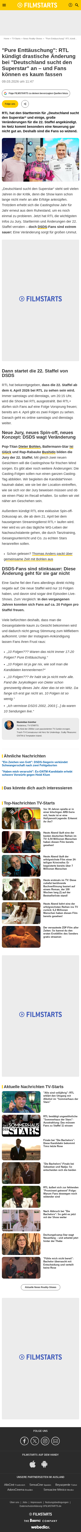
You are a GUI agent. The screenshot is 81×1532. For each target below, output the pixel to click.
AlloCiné (9, 1484)
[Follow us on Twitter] (35, 1441)
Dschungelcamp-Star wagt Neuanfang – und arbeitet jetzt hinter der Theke (60, 1237)
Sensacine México (55, 1489)
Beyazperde (62, 1484)
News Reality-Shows (32, 38)
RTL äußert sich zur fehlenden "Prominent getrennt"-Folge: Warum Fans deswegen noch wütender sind (61, 1192)
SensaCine (36, 1484)
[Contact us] (56, 1441)
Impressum (36, 1502)
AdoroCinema (15, 1489)
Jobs (24, 1502)
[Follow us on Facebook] (25, 1441)
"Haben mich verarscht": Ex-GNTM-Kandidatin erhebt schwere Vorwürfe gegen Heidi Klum (37, 773)
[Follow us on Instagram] (45, 1441)
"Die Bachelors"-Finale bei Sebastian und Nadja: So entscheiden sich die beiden (59, 1166)
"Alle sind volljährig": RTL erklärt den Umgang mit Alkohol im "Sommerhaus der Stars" (60, 1097)
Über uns (14, 1502)
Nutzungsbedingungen (57, 1502)
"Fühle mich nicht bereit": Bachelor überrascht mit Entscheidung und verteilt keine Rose (58, 1263)
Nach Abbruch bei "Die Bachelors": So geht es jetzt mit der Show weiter (59, 1214)
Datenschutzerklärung (31, 1506)
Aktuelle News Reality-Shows (40, 1287)
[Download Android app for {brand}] (46, 1463)
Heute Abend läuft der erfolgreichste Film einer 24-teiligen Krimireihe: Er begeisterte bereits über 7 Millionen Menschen (59, 862)
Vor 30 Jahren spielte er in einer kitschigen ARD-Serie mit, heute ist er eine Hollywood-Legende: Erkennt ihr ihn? (60, 815)
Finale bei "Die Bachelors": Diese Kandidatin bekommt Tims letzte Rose (59, 1143)
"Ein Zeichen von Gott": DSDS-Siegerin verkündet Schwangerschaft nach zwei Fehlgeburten (35, 763)
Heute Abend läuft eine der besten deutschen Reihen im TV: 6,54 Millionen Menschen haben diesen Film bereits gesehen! (60, 838)
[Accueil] (37, 5)
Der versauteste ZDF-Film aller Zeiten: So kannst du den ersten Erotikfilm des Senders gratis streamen (61, 932)
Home (6, 38)
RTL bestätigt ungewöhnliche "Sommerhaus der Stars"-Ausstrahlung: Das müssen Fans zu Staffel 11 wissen (60, 1121)
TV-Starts (16, 38)
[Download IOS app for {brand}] (34, 1463)
